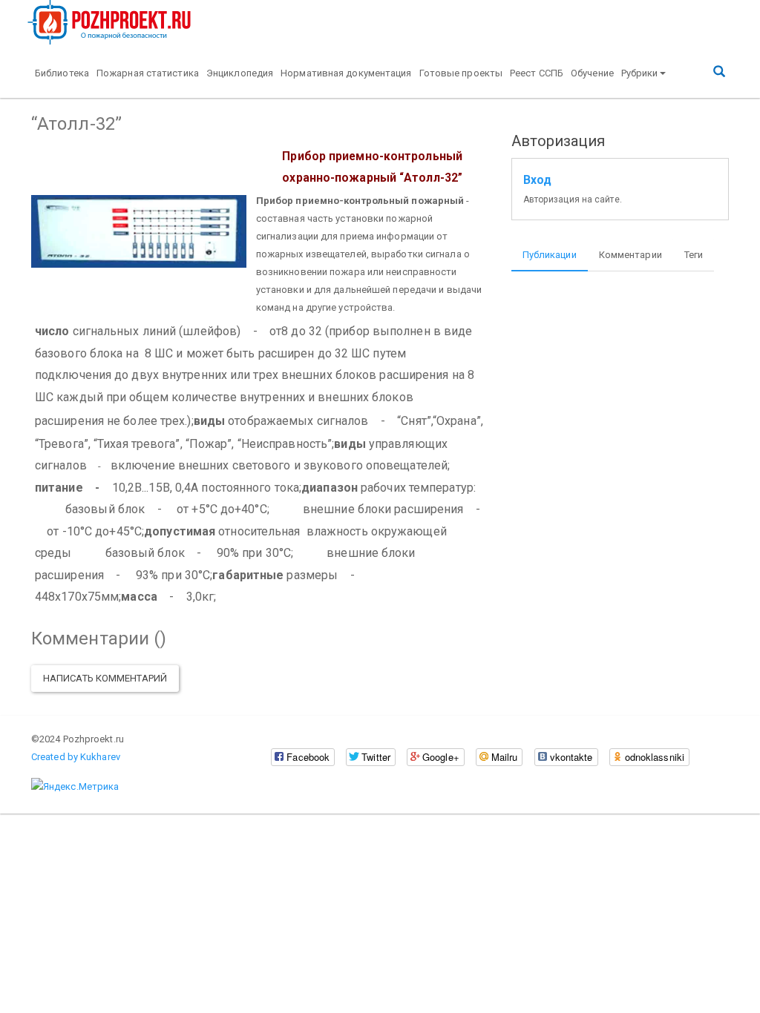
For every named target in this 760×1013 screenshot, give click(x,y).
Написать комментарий (105, 678)
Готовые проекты (461, 73)
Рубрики (639, 73)
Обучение (592, 73)
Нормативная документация (346, 73)
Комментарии (630, 254)
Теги (693, 254)
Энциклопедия (239, 73)
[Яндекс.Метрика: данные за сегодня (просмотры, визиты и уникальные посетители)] (75, 787)
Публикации (549, 254)
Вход (537, 180)
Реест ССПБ (536, 73)
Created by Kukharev (75, 756)
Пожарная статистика (147, 73)
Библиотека (62, 73)
